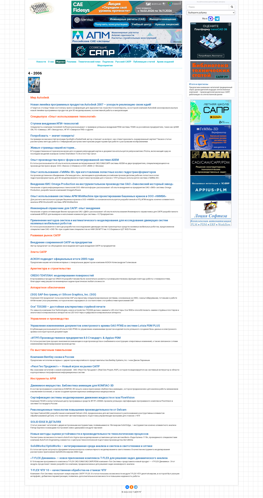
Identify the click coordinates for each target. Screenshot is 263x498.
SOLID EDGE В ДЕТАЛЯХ (45, 421)
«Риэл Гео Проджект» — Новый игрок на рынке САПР (65, 366)
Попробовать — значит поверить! (52, 135)
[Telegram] (136, 487)
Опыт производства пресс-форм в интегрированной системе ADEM (74, 159)
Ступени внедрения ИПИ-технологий (54, 123)
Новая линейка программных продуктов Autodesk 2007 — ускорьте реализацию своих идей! (90, 104)
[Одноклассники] (131, 487)
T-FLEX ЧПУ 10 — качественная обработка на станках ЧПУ (68, 470)
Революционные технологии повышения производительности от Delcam (78, 409)
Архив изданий (165, 61)
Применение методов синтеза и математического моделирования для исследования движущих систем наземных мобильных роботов (99, 222)
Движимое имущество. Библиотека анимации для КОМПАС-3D (72, 385)
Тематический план (89, 61)
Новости (41, 61)
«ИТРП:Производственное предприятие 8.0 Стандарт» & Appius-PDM (75, 337)
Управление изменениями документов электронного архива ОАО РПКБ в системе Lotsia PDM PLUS (95, 325)
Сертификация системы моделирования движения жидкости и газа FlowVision (82, 397)
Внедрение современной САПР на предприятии (61, 242)
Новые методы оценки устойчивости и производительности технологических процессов (89, 433)
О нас (51, 61)
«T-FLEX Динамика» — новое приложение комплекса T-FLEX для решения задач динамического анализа (99, 458)
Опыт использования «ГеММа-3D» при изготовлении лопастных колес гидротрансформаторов (93, 172)
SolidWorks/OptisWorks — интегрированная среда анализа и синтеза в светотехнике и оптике (91, 446)
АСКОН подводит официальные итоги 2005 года (62, 258)
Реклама (71, 61)
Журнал (60, 61)
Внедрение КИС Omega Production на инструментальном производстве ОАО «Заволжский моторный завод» (101, 184)
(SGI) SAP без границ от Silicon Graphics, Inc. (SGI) (63, 294)
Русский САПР (123, 61)
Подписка (107, 61)
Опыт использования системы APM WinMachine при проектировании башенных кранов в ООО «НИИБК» (98, 196)
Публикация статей (144, 61)
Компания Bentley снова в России (52, 356)
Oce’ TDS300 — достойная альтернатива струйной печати (67, 306)
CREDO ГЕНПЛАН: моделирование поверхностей (62, 275)
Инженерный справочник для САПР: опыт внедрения (65, 208)
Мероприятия (105, 65)
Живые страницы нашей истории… (53, 147)
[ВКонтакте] (127, 487)
